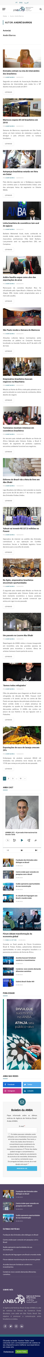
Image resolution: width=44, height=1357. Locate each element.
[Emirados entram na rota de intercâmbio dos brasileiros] (22, 58)
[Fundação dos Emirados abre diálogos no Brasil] (8, 863)
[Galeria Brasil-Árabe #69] (8, 983)
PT (16, 3)
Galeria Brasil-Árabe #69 (25, 981)
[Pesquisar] (40, 9)
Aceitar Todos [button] (21, 1352)
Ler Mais (8, 92)
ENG (21, 3)
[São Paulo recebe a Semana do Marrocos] (22, 316)
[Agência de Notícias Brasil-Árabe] (23, 9)
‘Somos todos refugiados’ (14, 685)
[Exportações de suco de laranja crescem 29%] (22, 735)
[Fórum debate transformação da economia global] (22, 919)
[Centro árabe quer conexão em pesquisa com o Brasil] (8, 875)
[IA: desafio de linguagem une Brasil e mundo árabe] (8, 898)
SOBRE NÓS (8, 1290)
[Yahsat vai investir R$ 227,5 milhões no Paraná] (22, 516)
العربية (26, 3)
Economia (7, 929)
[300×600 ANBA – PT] (22, 1034)
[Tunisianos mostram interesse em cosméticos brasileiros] (22, 415)
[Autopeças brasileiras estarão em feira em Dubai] (22, 159)
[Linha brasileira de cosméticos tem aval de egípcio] (22, 211)
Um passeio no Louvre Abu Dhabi (18, 635)
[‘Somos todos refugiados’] (22, 672)
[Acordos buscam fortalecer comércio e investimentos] (8, 960)
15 (20, 778)
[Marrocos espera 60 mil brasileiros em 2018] (22, 107)
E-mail (22, 1126)
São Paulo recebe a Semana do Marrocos (21, 330)
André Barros (9, 35)
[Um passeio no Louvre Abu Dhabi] (22, 622)
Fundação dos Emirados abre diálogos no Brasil (20, 1235)
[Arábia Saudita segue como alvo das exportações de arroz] (22, 265)
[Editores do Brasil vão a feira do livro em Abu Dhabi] (22, 467)
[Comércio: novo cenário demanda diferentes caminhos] (8, 972)
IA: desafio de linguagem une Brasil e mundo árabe (22, 1255)
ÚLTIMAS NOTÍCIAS (11, 1229)
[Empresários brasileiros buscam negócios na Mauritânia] (22, 366)
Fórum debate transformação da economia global (21, 1259)
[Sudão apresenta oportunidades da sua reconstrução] (8, 886)
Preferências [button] (9, 1352)
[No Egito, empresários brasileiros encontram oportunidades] (22, 568)
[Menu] (3, 9)
